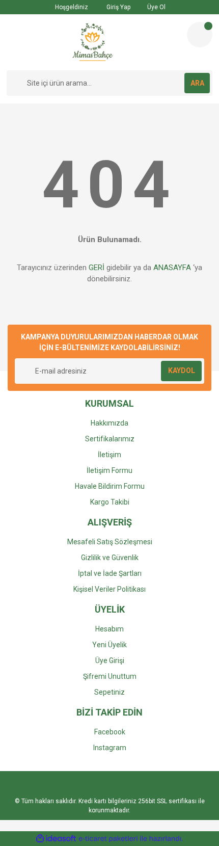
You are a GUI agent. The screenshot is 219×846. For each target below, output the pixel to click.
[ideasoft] (56, 838)
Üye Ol (156, 7)
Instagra (106, 748)
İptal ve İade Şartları (110, 573)
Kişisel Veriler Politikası (109, 589)
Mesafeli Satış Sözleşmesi (109, 542)
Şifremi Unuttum (109, 676)
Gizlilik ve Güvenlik (110, 557)
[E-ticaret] (108, 838)
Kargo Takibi (109, 502)
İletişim (109, 455)
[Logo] (92, 42)
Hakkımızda (109, 423)
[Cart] (199, 34)
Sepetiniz (109, 692)
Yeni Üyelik (109, 645)
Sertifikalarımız (109, 439)
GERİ (96, 267)
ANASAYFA (172, 267)
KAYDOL (181, 370)
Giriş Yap (117, 7)
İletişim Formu (109, 470)
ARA (197, 83)
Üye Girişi (109, 660)
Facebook (109, 732)
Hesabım (109, 629)
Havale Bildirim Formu (110, 486)
